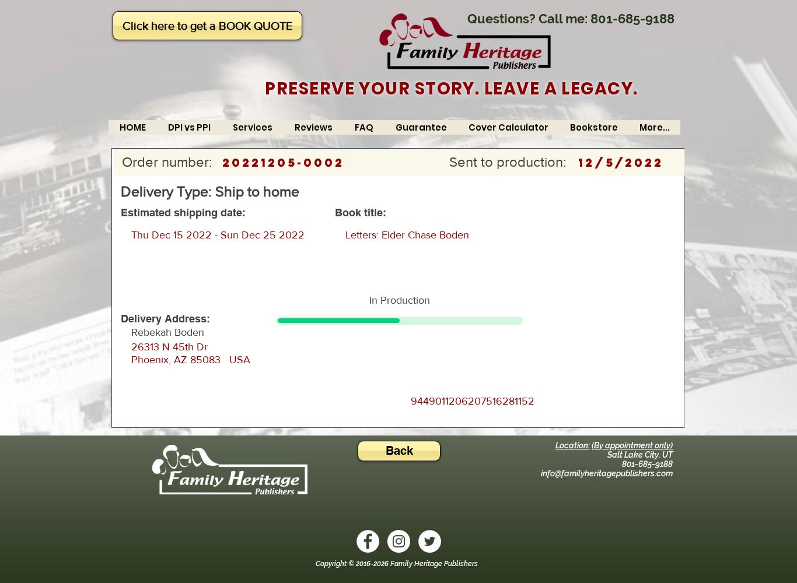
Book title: (360, 213)
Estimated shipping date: (183, 213)
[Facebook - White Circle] (367, 541)
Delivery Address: (165, 319)
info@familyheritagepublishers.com (607, 473)
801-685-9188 (632, 18)
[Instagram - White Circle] (398, 541)
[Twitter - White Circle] (429, 541)
